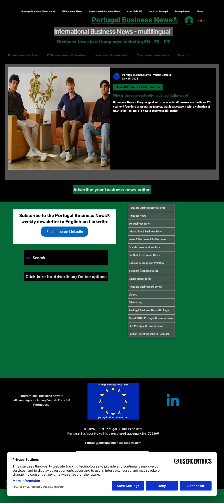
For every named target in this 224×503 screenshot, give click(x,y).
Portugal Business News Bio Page (149, 310)
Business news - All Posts (23, 55)
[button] (105, 11)
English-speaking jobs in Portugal (149, 334)
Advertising (135, 302)
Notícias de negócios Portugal (146, 263)
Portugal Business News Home (147, 207)
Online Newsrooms (140, 278)
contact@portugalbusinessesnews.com (113, 443)
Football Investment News (144, 255)
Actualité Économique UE (144, 271)
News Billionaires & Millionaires (138, 87)
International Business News (112, 55)
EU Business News (140, 223)
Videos (133, 294)
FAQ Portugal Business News (146, 326)
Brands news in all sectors (144, 247)
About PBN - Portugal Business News (151, 318)
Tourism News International (153, 55)
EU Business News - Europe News (67, 55)
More (181, 55)
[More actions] (212, 76)
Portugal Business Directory (145, 286)
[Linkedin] (172, 401)
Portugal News (137, 215)
